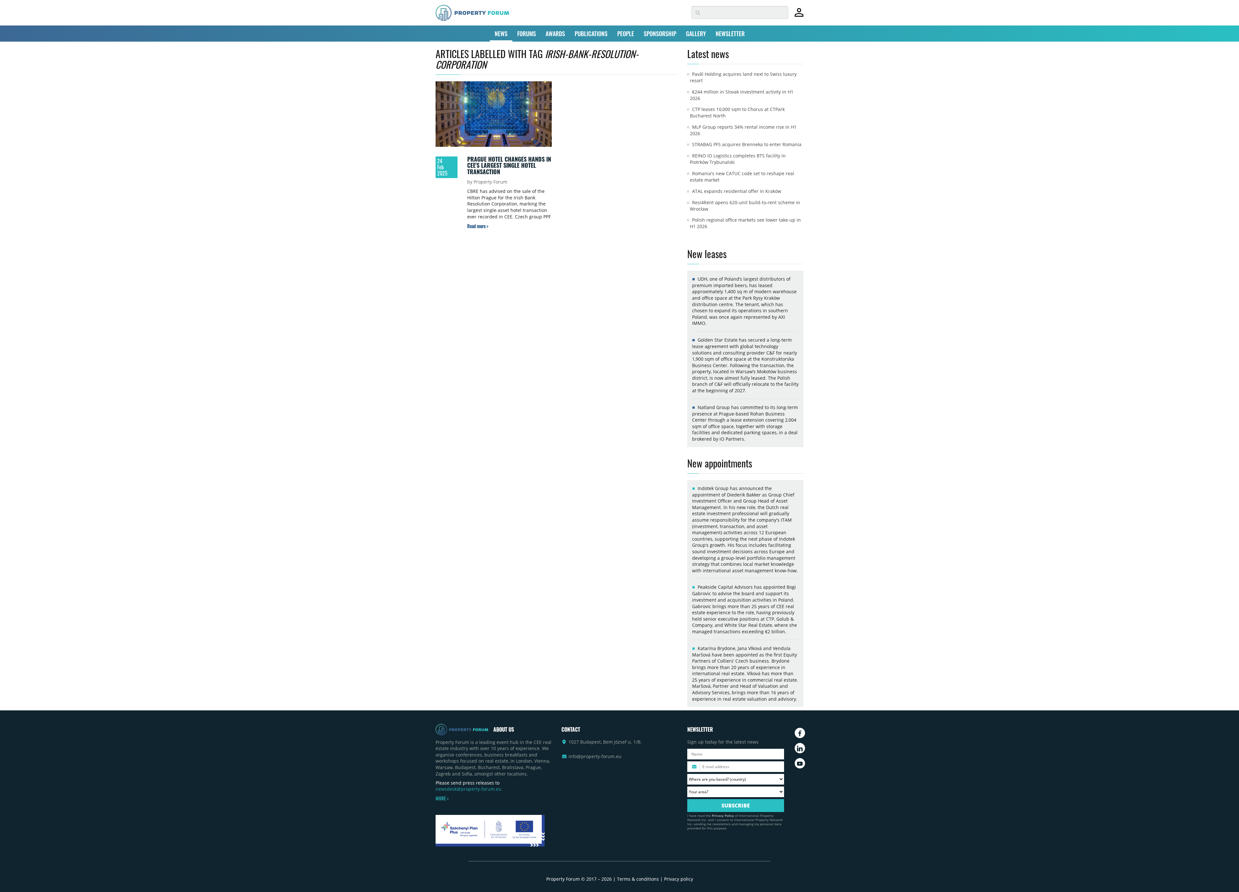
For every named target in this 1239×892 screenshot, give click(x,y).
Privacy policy (678, 879)
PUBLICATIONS (591, 33)
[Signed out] (799, 15)
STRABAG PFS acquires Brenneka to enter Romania (746, 144)
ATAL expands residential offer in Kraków (736, 191)
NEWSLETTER (730, 33)
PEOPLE (625, 33)
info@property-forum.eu (595, 756)
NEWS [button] (501, 33)
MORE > (442, 798)
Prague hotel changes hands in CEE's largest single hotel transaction (509, 165)
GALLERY (696, 33)
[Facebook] (800, 733)
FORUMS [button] (526, 33)
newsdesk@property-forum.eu (468, 789)
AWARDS (555, 33)
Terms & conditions (638, 879)
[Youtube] (800, 763)
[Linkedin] (800, 748)
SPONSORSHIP (660, 33)
